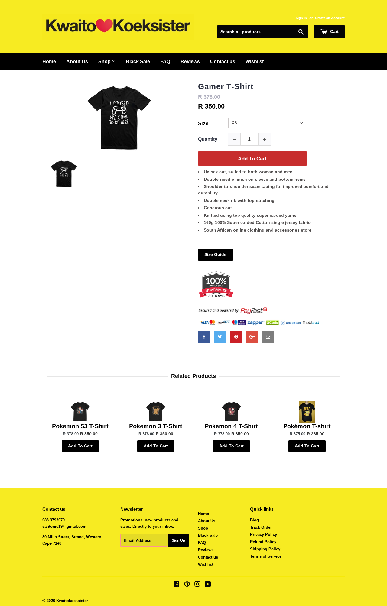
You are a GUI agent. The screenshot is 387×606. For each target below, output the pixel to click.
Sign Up (178, 540)
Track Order (261, 527)
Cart (334, 31)
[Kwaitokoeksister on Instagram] (197, 585)
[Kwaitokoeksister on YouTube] (208, 585)
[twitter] (220, 337)
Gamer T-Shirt (226, 86)
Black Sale (138, 61)
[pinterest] (236, 337)
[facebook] (204, 337)
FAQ (165, 61)
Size (203, 123)
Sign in (301, 18)
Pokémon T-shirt (307, 426)
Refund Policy (263, 542)
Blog (254, 520)
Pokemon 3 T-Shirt (155, 426)
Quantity (207, 139)
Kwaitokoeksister (72, 600)
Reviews (190, 61)
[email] (268, 337)
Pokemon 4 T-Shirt (231, 426)
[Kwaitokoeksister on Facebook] (176, 585)
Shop (105, 61)
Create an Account (330, 18)
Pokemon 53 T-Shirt (80, 426)
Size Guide (215, 254)
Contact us (222, 61)
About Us (77, 61)
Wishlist (255, 61)
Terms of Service (265, 556)
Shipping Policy (265, 549)
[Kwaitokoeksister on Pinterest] (187, 585)
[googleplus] (252, 337)
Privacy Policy (263, 534)
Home (49, 61)
